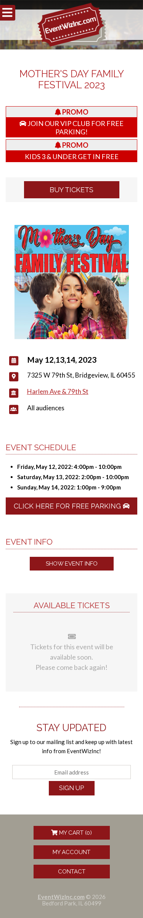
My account (71, 852)
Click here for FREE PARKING (68, 506)
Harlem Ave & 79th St (57, 391)
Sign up (71, 788)
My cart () (75, 832)
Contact (71, 871)
